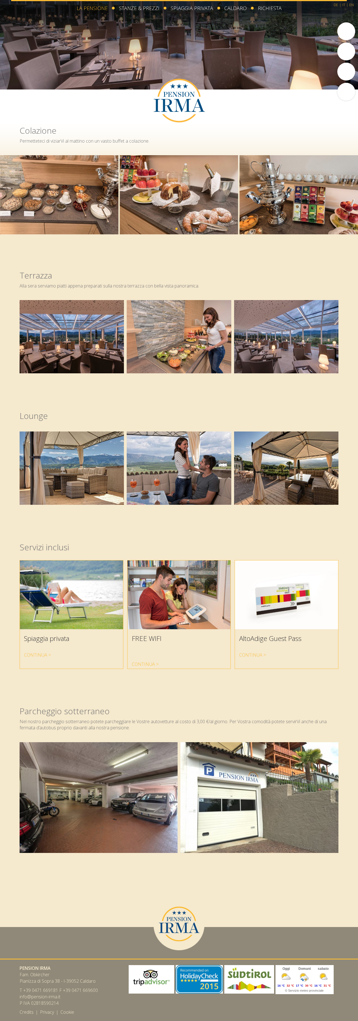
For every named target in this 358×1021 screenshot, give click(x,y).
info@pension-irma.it (40, 997)
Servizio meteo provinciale (306, 990)
